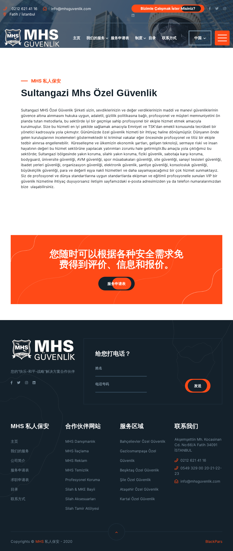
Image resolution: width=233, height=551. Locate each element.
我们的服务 (95, 38)
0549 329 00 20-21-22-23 (198, 471)
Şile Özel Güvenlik (135, 479)
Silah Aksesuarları (80, 499)
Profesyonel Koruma (82, 479)
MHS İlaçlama (77, 451)
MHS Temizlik (77, 470)
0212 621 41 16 (23, 8)
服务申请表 (120, 38)
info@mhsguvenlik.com (70, 8)
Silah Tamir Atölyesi (82, 508)
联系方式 (169, 38)
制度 (138, 38)
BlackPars (213, 541)
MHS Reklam (76, 460)
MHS (39, 541)
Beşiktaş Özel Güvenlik (139, 470)
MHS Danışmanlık (80, 441)
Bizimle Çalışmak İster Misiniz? (168, 8)
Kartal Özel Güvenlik (137, 499)
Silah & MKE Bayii (80, 489)
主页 (76, 38)
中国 (198, 38)
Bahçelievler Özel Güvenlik (142, 441)
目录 (152, 38)
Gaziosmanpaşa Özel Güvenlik (138, 456)
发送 (197, 385)
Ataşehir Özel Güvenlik (139, 489)
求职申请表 (20, 479)
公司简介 (18, 460)
